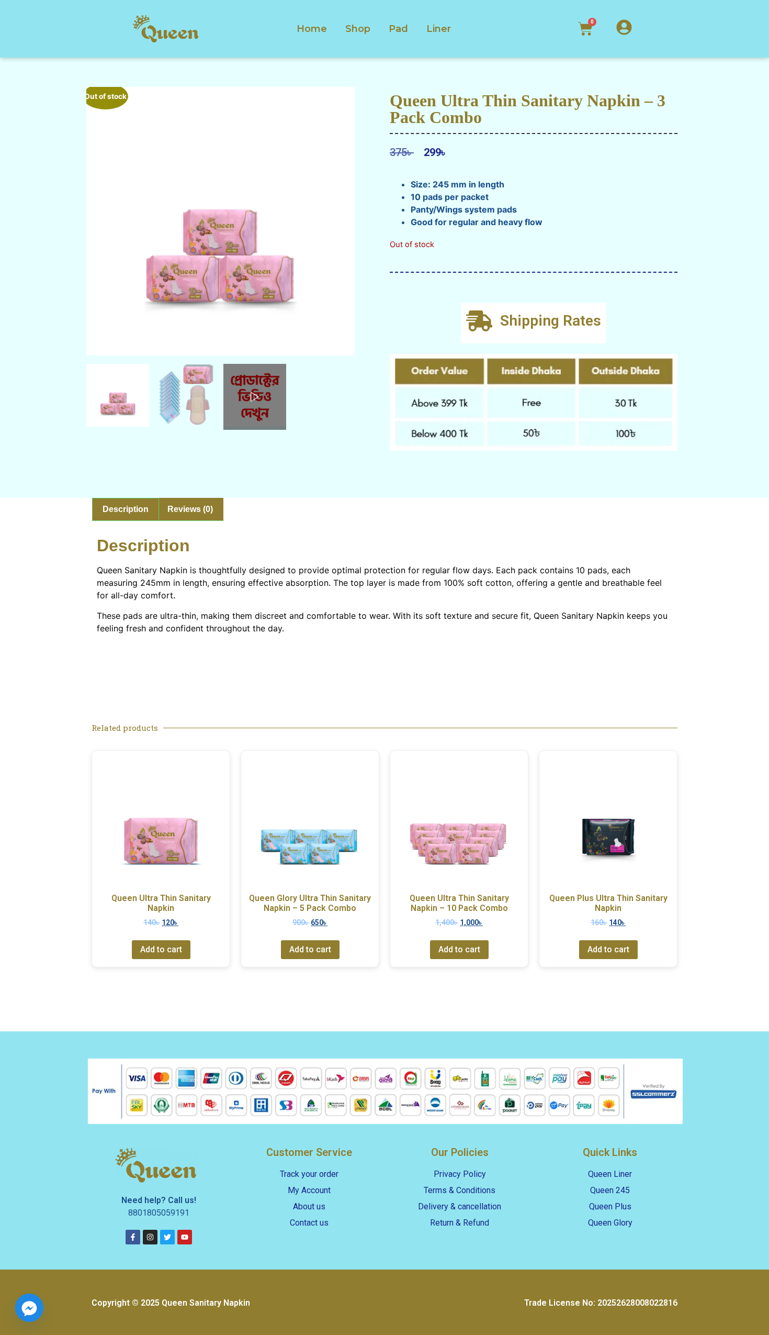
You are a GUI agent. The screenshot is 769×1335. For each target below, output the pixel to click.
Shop (357, 29)
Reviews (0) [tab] (190, 509)
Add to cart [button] (161, 949)
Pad (398, 29)
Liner (438, 29)
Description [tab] (126, 509)
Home (312, 29)
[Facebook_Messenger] (29, 1308)
